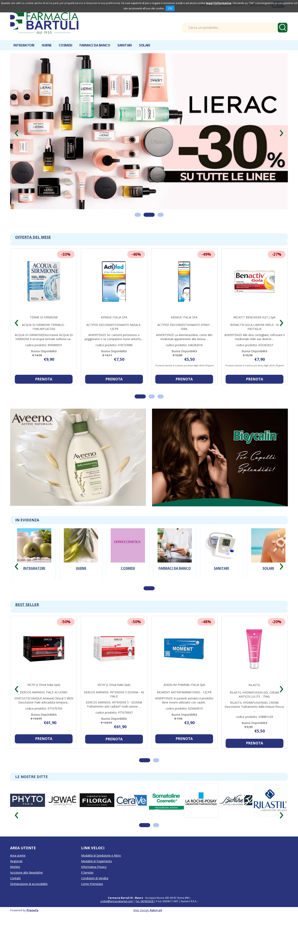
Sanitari (221, 568)
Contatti (15, 878)
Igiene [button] (46, 45)
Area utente (18, 855)
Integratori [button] (23, 45)
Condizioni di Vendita (94, 878)
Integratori (34, 568)
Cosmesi (128, 568)
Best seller (27, 604)
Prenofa (32, 910)
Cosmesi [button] (65, 45)
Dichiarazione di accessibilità (28, 884)
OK (170, 8)
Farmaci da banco (175, 568)
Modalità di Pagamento (96, 861)
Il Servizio (87, 872)
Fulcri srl (156, 910)
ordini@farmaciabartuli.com (116, 901)
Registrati (16, 861)
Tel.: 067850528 (144, 901)
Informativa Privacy (93, 867)
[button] (16, 131)
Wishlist (15, 867)
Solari (268, 568)
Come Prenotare (92, 884)
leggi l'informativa (218, 3)
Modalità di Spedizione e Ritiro (101, 855)
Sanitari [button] (124, 45)
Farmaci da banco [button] (94, 45)
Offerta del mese (33, 237)
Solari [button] (144, 45)
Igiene (81, 568)
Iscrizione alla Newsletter (26, 872)
